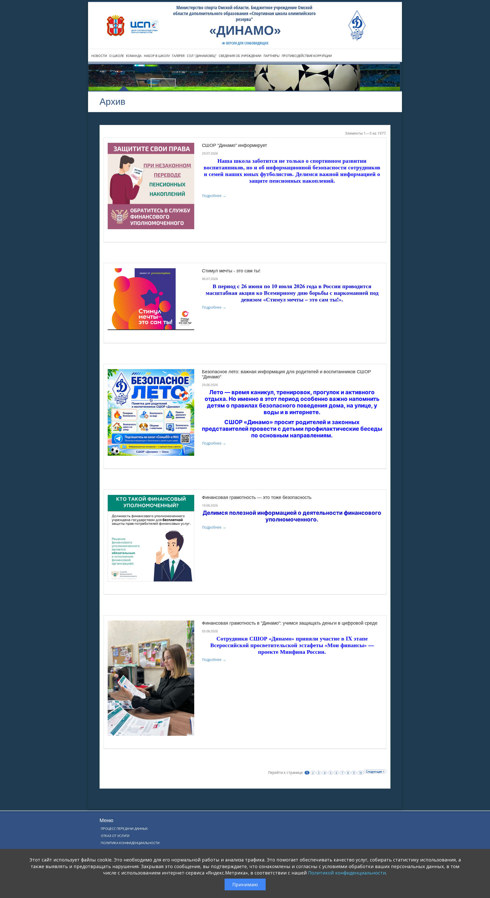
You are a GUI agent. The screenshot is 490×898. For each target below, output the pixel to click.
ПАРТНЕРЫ (271, 56)
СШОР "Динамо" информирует (234, 145)
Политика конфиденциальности (130, 843)
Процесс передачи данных (124, 828)
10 (360, 773)
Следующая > (375, 771)
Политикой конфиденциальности (347, 873)
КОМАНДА (134, 56)
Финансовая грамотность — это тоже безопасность (256, 497)
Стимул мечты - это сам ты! (231, 270)
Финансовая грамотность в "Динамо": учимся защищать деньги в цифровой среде (289, 623)
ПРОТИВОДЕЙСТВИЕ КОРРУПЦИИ (307, 56)
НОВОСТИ (99, 56)
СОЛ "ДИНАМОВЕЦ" (201, 56)
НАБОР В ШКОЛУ (157, 56)
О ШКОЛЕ (116, 56)
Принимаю (245, 884)
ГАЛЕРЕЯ (178, 56)
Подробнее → (214, 195)
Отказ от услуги (115, 835)
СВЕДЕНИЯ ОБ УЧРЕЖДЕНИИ (240, 56)
